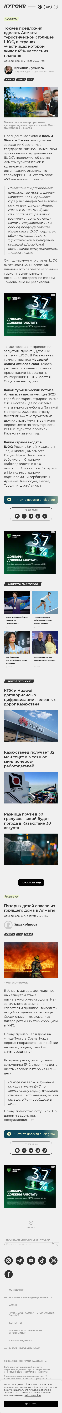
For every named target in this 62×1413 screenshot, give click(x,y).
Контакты (15, 1323)
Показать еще (31, 882)
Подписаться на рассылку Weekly (28, 1240)
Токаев (21, 79)
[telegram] (20, 1260)
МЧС (19, 934)
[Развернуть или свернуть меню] (56, 7)
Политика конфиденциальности (30, 1297)
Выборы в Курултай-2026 (24, 1348)
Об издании (16, 1290)
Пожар (28, 934)
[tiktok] (42, 1260)
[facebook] (8, 1274)
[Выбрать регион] (40, 7)
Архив (13, 1305)
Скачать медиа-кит (21, 1340)
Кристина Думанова (29, 68)
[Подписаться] (55, 1244)
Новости (11, 19)
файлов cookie (32, 1395)
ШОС (30, 79)
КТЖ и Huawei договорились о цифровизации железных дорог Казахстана (30, 697)
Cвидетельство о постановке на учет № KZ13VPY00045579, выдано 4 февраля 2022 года (27, 1378)
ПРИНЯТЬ (31, 1404)
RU (48, 6)
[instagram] (8, 1260)
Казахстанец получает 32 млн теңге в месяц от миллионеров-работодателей (29, 759)
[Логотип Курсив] (15, 6)
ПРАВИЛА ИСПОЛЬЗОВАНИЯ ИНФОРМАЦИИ (25, 1331)
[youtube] (31, 1260)
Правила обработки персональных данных (31, 1314)
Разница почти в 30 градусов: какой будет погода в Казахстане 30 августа (27, 821)
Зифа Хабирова (25, 924)
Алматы (10, 79)
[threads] (53, 1260)
